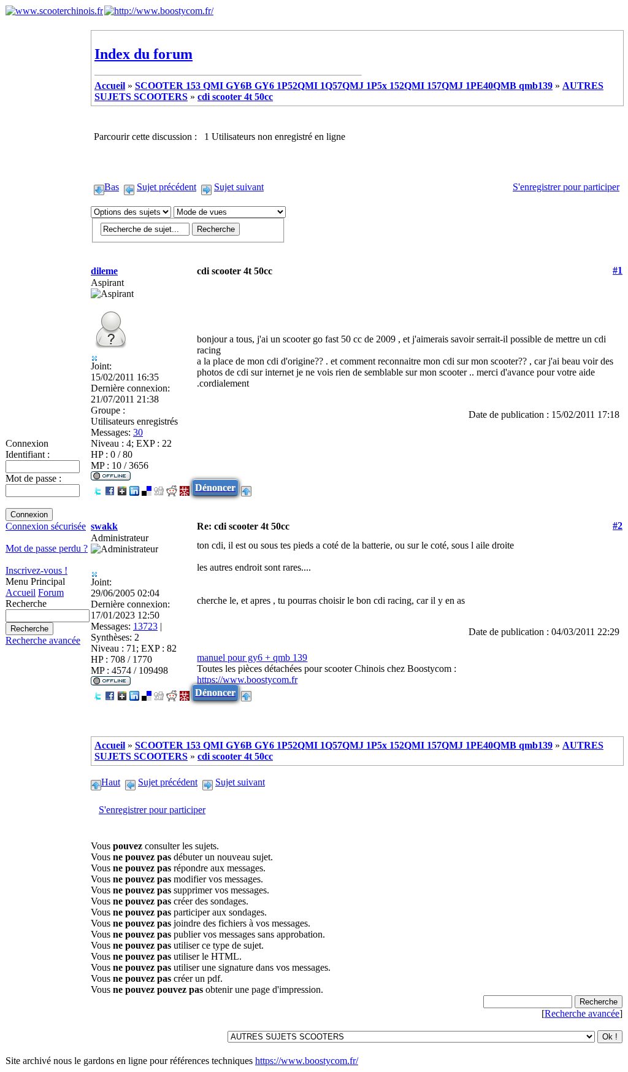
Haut (110, 782)
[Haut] (246, 487)
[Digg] (159, 487)
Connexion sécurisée (46, 526)
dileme (104, 271)
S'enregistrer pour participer (566, 187)
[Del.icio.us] (146, 487)
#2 (617, 525)
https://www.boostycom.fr (247, 679)
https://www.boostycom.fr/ (306, 1060)
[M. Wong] (185, 487)
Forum (51, 592)
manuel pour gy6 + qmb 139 (252, 657)
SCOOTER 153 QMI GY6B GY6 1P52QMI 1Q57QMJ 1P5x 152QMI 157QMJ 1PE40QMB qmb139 (344, 85)
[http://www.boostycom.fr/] (158, 11)
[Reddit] (171, 487)
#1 (617, 270)
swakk (104, 526)
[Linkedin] (134, 487)
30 (138, 432)
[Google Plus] (122, 487)
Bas (111, 187)
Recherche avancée (43, 640)
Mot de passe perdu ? (47, 548)
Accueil (21, 592)
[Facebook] (110, 487)
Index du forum (143, 54)
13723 (145, 626)
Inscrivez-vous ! (36, 570)
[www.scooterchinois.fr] (54, 11)
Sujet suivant (239, 187)
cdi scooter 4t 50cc (235, 96)
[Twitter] (97, 487)
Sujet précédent (166, 187)
